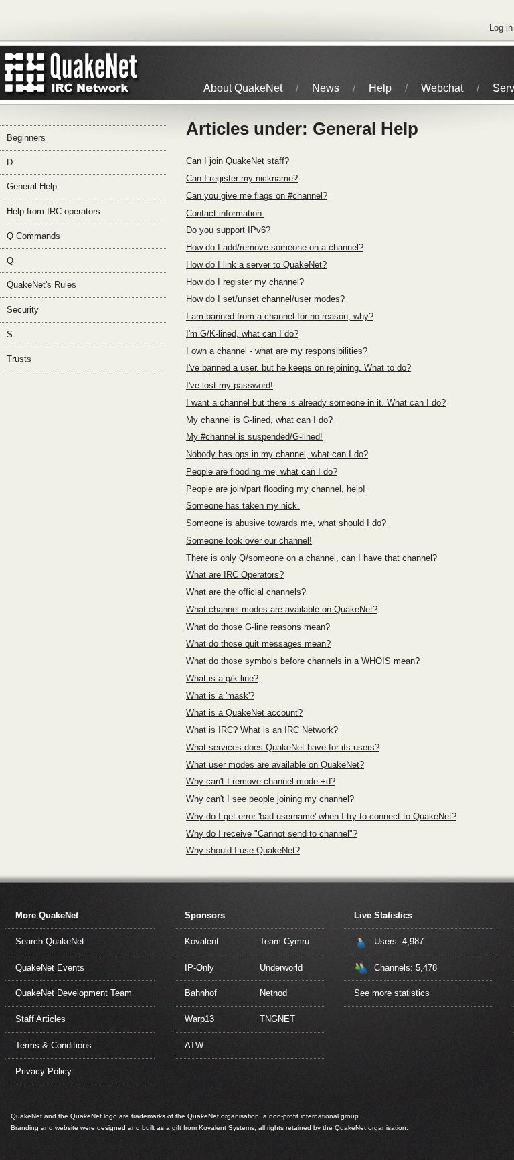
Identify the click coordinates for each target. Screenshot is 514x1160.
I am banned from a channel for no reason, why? (279, 316)
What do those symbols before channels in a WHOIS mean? (303, 661)
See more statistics (392, 993)
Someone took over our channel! (249, 540)
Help (380, 88)
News (325, 88)
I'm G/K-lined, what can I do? (242, 334)
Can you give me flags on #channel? (256, 196)
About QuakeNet (242, 88)
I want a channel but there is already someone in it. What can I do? (316, 403)
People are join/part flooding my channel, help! (275, 489)
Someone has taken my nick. (243, 506)
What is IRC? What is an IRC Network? (262, 730)
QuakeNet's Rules (41, 285)
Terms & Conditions (53, 1045)
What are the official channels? (246, 592)
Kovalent (202, 941)
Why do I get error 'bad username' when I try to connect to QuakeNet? (321, 816)
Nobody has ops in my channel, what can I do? (277, 454)
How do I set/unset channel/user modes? (265, 299)
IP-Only (199, 968)
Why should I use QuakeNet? (243, 850)
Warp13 (199, 1019)
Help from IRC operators (53, 211)
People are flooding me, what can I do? (261, 472)
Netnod (273, 993)
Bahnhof (201, 993)
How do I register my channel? (245, 282)
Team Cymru (284, 941)
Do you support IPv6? (228, 230)
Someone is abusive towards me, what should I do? (286, 523)
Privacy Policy (43, 1071)
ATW (194, 1045)
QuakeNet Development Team (73, 993)
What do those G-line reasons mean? (258, 627)
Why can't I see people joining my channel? (270, 799)
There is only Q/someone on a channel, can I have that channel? (311, 558)
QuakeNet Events (49, 968)
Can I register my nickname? (242, 178)
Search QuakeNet (49, 941)
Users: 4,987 (399, 941)
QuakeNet (25, 73)
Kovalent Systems (226, 1127)
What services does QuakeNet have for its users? (282, 747)
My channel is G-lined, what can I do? (259, 420)
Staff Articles (40, 1019)
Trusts (19, 359)
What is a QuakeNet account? (244, 713)
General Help (32, 186)
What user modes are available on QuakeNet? (275, 765)
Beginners (26, 138)
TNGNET (277, 1019)
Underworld (281, 968)
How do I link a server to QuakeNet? (256, 265)
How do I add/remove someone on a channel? (274, 247)
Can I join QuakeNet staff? (237, 161)
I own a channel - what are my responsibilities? (276, 351)
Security (23, 310)
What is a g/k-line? (222, 678)
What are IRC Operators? (235, 575)
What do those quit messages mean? (258, 644)
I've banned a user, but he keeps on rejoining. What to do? (298, 368)
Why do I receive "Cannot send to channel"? (271, 834)
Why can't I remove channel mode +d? (260, 781)
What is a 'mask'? (220, 696)
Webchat (442, 88)
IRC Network (95, 73)
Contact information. (225, 213)
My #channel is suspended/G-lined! (254, 437)
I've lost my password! (229, 385)
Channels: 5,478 (405, 968)
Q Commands (33, 236)
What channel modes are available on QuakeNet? (281, 609)
